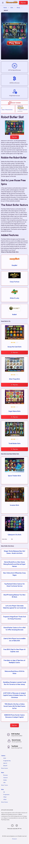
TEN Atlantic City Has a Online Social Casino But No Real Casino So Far (14, 706)
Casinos (3, 755)
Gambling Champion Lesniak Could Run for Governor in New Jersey (14, 683)
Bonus (18, 7)
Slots (11, 7)
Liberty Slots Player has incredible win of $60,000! (14, 640)
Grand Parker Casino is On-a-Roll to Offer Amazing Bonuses (14, 629)
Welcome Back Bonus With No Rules (14, 672)
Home (5, 7)
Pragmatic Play (7, 760)
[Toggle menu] (2, 2)
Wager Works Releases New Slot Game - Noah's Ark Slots (14, 552)
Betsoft (5, 765)
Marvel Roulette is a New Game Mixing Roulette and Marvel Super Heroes (14, 564)
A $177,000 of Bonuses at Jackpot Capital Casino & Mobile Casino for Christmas (14, 695)
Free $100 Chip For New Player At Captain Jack (14, 650)
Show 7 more (4, 785)
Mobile (5, 780)
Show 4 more (4, 768)
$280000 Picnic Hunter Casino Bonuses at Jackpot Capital (14, 716)
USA (4, 782)
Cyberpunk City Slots (14, 534)
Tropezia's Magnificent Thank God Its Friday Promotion (14, 618)
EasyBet (14, 265)
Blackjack (14, 839)
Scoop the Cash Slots (14, 347)
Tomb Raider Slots (14, 443)
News (2, 772)
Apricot (5, 763)
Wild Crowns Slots (20, 109)
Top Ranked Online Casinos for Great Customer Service (14, 585)
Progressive (6, 794)
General (5, 777)
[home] (11, 4)
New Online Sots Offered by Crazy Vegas (14, 574)
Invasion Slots (14, 505)
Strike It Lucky (14, 298)
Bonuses (5, 775)
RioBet (14, 314)
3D (4, 792)
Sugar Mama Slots (14, 411)
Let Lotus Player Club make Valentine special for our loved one (14, 607)
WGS (4, 758)
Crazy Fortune (14, 282)
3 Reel (4, 797)
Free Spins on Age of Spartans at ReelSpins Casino (14, 661)
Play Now (23, 2)
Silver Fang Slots (14, 379)
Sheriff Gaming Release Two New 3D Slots (15, 596)
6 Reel (4, 799)
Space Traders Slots (14, 476)
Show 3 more (4, 802)
